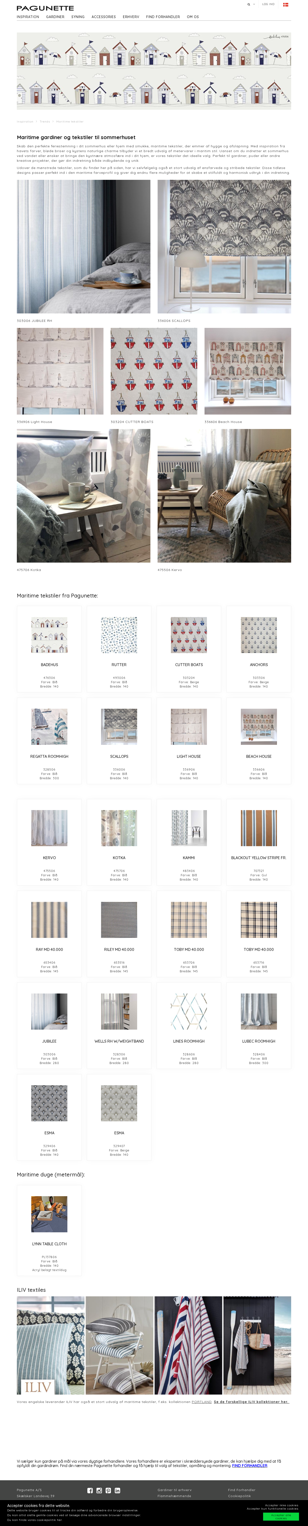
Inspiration (28, 17)
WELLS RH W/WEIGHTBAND (119, 1041)
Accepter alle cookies (281, 1516)
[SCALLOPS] (119, 726)
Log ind (268, 4)
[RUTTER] (119, 635)
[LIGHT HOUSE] (188, 726)
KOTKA (119, 857)
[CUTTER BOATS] (188, 635)
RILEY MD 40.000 (119, 949)
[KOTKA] (119, 828)
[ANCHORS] (258, 635)
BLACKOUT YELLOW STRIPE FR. (258, 857)
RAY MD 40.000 (49, 949)
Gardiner (55, 17)
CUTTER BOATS (189, 664)
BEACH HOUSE (259, 756)
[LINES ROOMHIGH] (188, 1011)
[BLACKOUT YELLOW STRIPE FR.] (258, 828)
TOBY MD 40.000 (189, 949)
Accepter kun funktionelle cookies (272, 1508)
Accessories (104, 17)
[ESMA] (49, 1103)
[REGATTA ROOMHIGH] (49, 726)
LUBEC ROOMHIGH (258, 1041)
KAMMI (189, 857)
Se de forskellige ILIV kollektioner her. (251, 1402)
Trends (45, 121)
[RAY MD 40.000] (49, 920)
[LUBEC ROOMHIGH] (258, 1011)
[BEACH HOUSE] (258, 726)
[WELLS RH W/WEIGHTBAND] (119, 1011)
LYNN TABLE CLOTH (49, 1243)
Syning (78, 17)
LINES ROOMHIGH (189, 1041)
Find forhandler (163, 17)
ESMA (49, 1132)
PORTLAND (202, 1402)
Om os (193, 17)
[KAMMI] (188, 828)
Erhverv (131, 17)
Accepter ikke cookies (281, 1505)
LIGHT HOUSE (189, 756)
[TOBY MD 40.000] (188, 920)
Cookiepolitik (239, 1496)
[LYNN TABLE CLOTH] (49, 1214)
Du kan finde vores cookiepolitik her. (35, 1520)
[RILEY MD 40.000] (119, 920)
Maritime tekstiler (70, 121)
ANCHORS (259, 664)
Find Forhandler (242, 1490)
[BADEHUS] (49, 635)
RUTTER (119, 664)
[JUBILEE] (49, 1011)
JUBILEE (49, 1041)
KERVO (49, 857)
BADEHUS (49, 664)
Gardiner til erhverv (175, 1490)
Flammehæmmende (174, 1496)
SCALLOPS (119, 756)
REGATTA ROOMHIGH (49, 756)
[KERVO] (49, 828)
